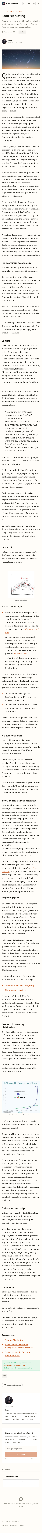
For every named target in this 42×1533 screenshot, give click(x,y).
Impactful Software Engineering (15, 1365)
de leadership (20, 653)
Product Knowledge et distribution (15, 1025)
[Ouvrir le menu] (38, 3)
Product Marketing (14, 1340)
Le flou (6, 340)
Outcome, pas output (15, 1208)
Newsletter (13, 1525)
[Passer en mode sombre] (34, 3)
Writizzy (22, 1525)
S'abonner (21, 1454)
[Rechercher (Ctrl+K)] (24, 3)
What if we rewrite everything (19, 985)
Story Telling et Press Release (19, 800)
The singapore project (15, 990)
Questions (8, 1287)
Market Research (12, 735)
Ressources (9, 1335)
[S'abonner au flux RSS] (29, 3)
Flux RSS (5, 1525)
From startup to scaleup (16, 263)
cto (4, 1376)
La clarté (7, 547)
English (22, 32)
